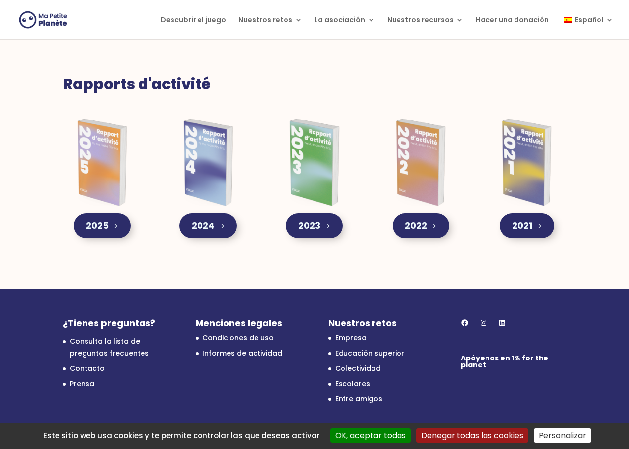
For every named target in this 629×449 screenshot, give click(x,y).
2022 (416, 225)
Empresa (351, 338)
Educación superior (369, 353)
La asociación (339, 20)
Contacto (87, 368)
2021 (522, 225)
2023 (309, 225)
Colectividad (358, 368)
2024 (203, 225)
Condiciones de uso (238, 338)
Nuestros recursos (420, 20)
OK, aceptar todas (370, 435)
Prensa (82, 384)
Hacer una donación (512, 20)
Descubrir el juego (193, 20)
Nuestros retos (265, 20)
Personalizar (562, 435)
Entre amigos (358, 399)
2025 (97, 225)
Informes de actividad (242, 353)
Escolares (352, 384)
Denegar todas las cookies (472, 435)
